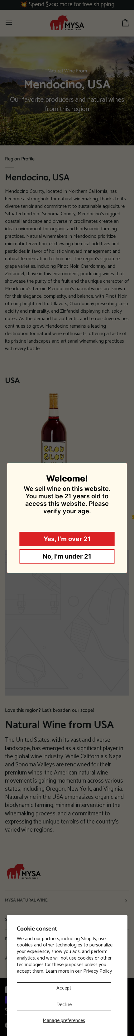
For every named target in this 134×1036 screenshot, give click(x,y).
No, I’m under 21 (67, 556)
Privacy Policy (97, 971)
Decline (64, 1004)
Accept (63, 988)
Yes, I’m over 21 (67, 539)
